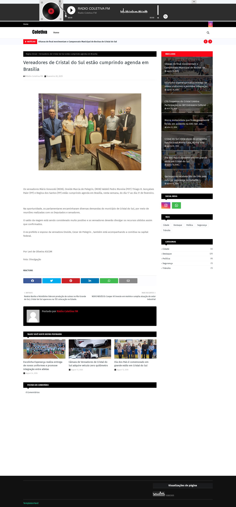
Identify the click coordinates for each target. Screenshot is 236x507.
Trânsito (166, 230)
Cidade (166, 225)
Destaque (178, 225)
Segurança (202, 225)
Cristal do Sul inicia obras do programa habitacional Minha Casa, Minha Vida (186, 140)
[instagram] (210, 24)
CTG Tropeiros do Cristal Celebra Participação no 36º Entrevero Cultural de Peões (187, 103)
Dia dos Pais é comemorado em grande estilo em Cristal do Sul (131, 364)
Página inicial (31, 54)
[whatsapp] (176, 205)
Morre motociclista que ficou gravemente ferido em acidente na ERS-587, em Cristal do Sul (187, 122)
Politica (189, 225)
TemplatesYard (30, 503)
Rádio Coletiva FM (34, 76)
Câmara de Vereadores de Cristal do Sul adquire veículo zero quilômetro (88, 364)
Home (25, 24)
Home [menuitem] (56, 32)
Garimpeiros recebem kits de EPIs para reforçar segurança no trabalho (185, 178)
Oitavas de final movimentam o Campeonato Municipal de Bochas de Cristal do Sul (77, 41)
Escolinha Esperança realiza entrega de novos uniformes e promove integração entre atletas (42, 366)
